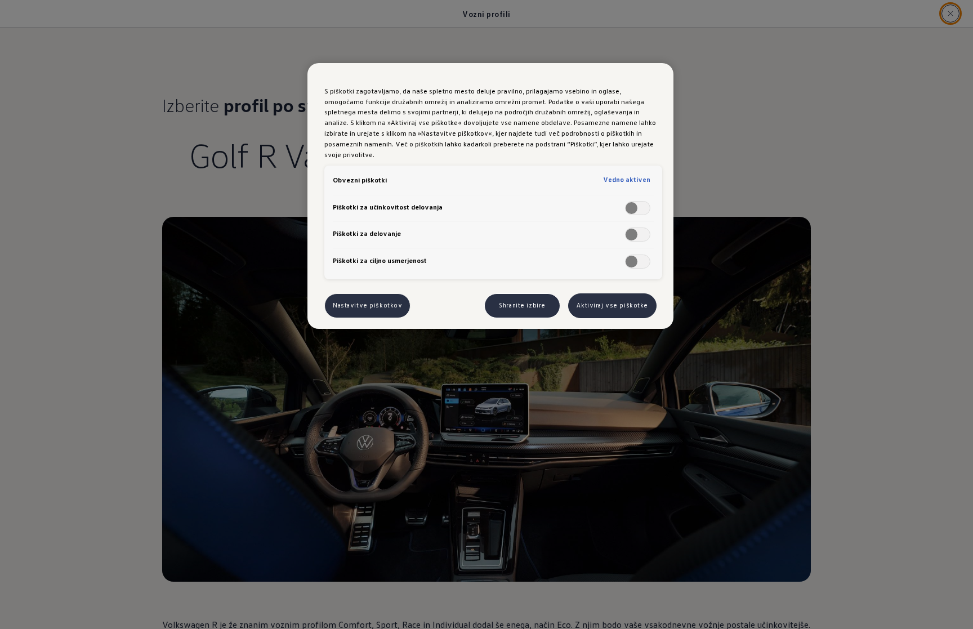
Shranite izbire (522, 305)
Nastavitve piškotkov (367, 305)
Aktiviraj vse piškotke (612, 305)
